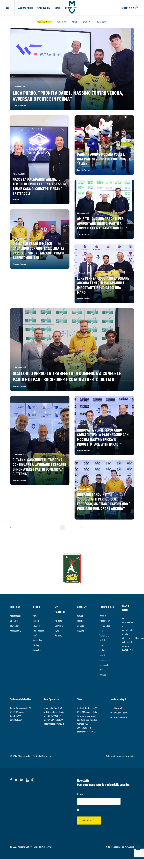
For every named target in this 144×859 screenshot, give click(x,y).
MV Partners (60, 609)
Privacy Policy (120, 712)
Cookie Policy (120, 717)
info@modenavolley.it (54, 723)
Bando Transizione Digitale (104, 635)
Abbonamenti (25, 7)
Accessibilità (15, 630)
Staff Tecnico (38, 630)
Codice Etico (104, 625)
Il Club (36, 607)
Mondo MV (61, 21)
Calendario (43, 7)
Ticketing (15, 607)
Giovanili (36, 625)
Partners (101, 21)
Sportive (87, 21)
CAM (101, 645)
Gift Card (14, 620)
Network (80, 615)
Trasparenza (105, 607)
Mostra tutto (44, 21)
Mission (80, 630)
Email (80, 794)
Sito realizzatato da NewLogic (120, 756)
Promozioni (14, 625)
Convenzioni (60, 625)
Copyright (118, 708)
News (58, 7)
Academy (82, 607)
